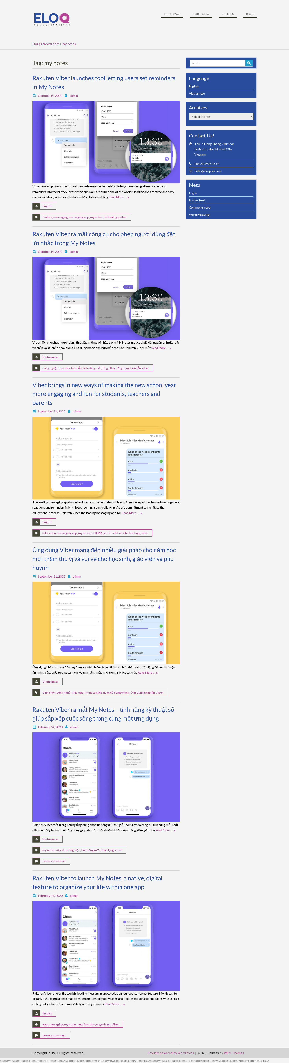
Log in (193, 193)
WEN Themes (234, 1053)
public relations (113, 533)
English (47, 206)
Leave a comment (54, 861)
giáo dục (77, 692)
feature (47, 217)
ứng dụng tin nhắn (129, 368)
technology (111, 217)
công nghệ (49, 368)
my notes (96, 217)
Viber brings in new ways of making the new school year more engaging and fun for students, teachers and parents (104, 393)
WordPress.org (199, 214)
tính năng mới (92, 368)
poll (94, 533)
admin (74, 95)
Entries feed (197, 200)
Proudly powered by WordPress (170, 1053)
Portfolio (201, 13)
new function (86, 1024)
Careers (228, 13)
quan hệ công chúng (116, 692)
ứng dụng (108, 368)
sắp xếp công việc (68, 850)
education (49, 533)
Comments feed (199, 207)
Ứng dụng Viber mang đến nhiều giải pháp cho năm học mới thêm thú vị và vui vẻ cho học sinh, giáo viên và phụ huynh (104, 558)
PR (100, 533)
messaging (60, 217)
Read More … (117, 197)
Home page (172, 13)
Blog (250, 13)
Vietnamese (50, 357)
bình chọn (48, 692)
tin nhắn (76, 368)
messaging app (79, 217)
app (45, 1024)
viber (123, 217)
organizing (103, 1024)
